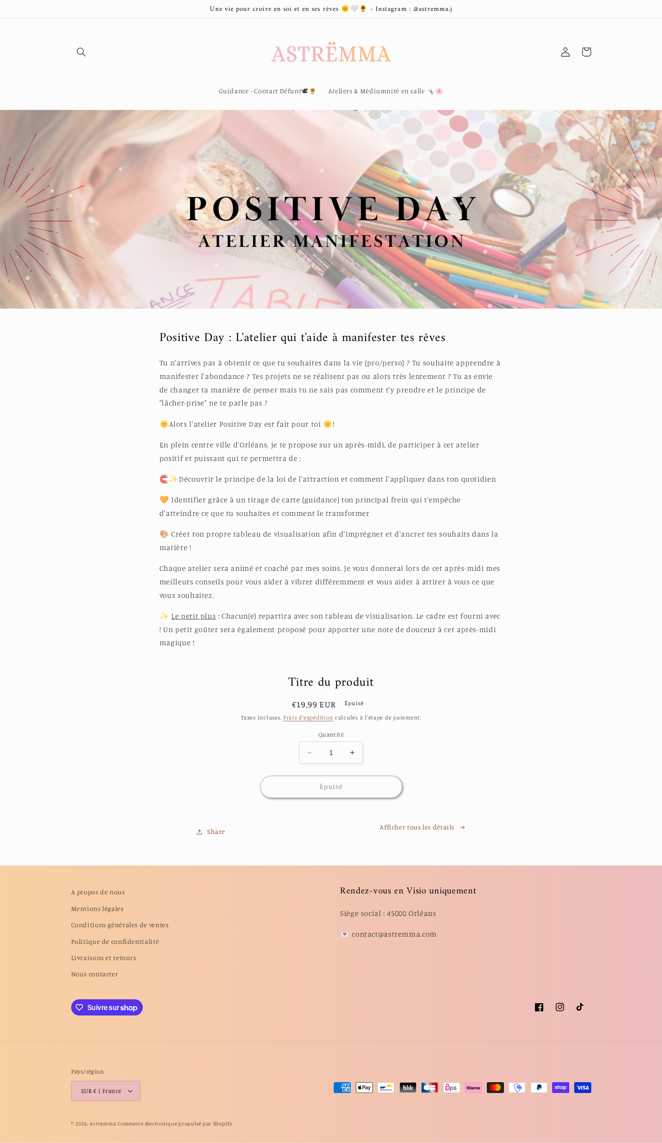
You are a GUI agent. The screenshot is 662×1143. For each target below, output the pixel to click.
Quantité (331, 734)
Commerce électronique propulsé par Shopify (175, 1123)
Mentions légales (97, 908)
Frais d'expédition (308, 717)
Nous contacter (94, 974)
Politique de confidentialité (115, 941)
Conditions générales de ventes (120, 925)
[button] (81, 51)
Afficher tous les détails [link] (417, 827)
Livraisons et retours (103, 957)
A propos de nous (98, 892)
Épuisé (331, 786)
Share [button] (216, 831)
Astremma (103, 1123)
